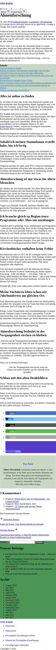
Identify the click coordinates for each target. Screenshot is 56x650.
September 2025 (12, 607)
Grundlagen (34, 22)
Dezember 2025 (12, 600)
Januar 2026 (10, 598)
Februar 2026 (11, 595)
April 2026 (10, 593)
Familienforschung (20, 22)
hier (42, 243)
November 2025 (12, 602)
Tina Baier (6, 3)
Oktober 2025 (11, 605)
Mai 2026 (9, 590)
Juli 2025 (9, 612)
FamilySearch (6, 126)
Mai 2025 (9, 617)
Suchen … (4, 542)
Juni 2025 (9, 615)
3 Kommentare (46, 22)
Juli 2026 (9, 588)
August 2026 (11, 585)
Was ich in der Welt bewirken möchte (21, 574)
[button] (10, 413)
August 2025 (11, 610)
